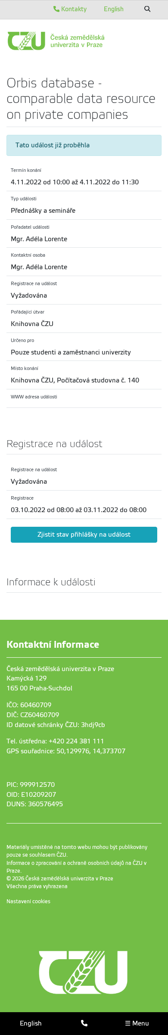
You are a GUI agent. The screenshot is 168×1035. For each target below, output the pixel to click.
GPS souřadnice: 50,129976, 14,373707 (65, 751)
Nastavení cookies (28, 901)
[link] (84, 41)
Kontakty (73, 9)
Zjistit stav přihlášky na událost (84, 534)
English (114, 9)
